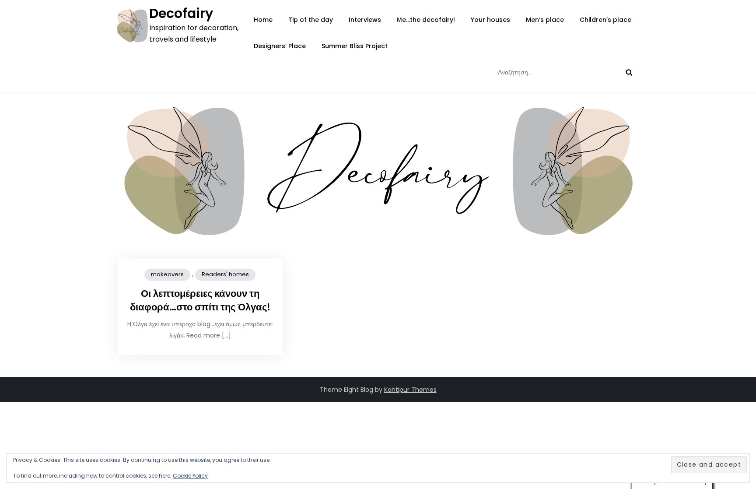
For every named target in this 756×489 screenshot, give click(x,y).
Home (263, 19)
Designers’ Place (280, 46)
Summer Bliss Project (355, 46)
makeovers (167, 274)
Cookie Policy (190, 475)
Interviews (365, 19)
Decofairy (181, 13)
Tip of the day (310, 19)
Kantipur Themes (410, 389)
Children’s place (605, 19)
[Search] (629, 72)
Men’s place (545, 19)
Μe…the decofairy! (426, 19)
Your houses (490, 19)
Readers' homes (225, 274)
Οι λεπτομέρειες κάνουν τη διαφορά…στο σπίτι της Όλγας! (200, 300)
